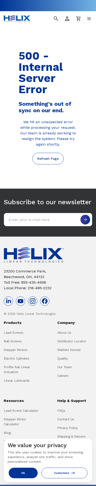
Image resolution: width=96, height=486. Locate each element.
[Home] (17, 18)
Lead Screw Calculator (21, 410)
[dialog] (48, 460)
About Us (64, 332)
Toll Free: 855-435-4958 (25, 282)
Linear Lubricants (17, 380)
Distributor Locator (71, 341)
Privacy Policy (67, 428)
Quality (62, 358)
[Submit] (85, 219)
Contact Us (65, 419)
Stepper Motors (15, 350)
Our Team (64, 367)
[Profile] (67, 18)
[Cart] (78, 18)
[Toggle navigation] (89, 18)
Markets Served (68, 350)
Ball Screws (12, 341)
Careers (63, 375)
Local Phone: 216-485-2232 (27, 288)
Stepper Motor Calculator (15, 421)
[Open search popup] (56, 18)
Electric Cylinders (16, 358)
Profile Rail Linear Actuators (17, 369)
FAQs (61, 410)
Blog (7, 433)
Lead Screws (13, 332)
